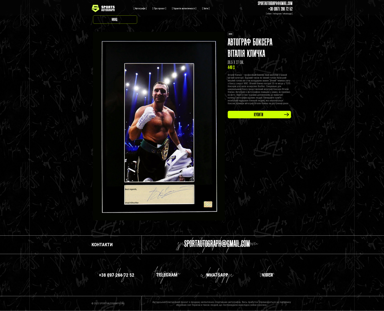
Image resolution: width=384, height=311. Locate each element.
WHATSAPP (217, 275)
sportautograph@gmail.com (217, 244)
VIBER (267, 275)
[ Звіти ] (205, 8)
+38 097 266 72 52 (116, 275)
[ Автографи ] (140, 8)
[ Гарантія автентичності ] (184, 8)
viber (269, 13)
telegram (277, 13)
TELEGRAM (166, 275)
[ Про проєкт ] (159, 8)
